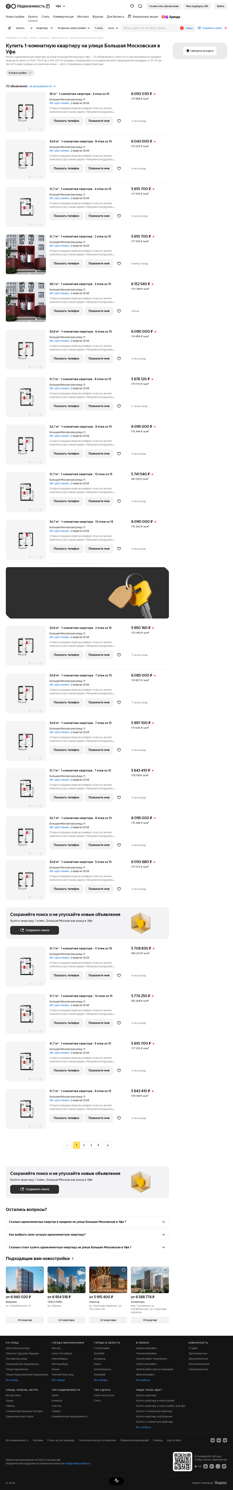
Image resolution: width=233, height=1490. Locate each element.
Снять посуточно (104, 1395)
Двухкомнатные (198, 1358)
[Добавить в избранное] (119, 121)
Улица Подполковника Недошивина (27, 1374)
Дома (55, 1395)
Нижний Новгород (63, 1374)
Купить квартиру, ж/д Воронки (154, 1416)
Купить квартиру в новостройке (155, 1400)
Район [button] (189, 28)
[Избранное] (132, 6)
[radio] (83, 1145)
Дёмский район (145, 1374)
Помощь (158, 1440)
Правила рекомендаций (134, 1440)
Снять (97, 1400)
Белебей (99, 1353)
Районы (10, 1405)
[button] (140, 6)
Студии (193, 1348)
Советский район (146, 1364)
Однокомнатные (198, 1369)
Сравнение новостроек (19, 1416)
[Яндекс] (220, 1483)
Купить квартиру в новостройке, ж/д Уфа (160, 1405)
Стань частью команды (60, 1440)
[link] (220, 6)
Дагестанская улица (17, 1348)
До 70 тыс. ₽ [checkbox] (69, 598)
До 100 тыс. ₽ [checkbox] (22, 608)
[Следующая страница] (107, 1145)
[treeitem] (16, 16)
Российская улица (16, 1358)
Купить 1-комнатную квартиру (154, 1411)
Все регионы (13, 1395)
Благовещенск (102, 1369)
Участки (56, 1405)
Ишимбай (99, 1374)
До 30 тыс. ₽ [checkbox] (21, 598)
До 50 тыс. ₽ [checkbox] (45, 598)
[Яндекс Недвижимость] (28, 6)
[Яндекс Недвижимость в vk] (212, 1440)
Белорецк (100, 1358)
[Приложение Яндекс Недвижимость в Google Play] (212, 1466)
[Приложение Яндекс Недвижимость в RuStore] (224, 1466)
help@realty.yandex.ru (78, 1463)
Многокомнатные (199, 1364)
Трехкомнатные (198, 1353)
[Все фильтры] (9, 28)
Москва (56, 1348)
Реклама (38, 1440)
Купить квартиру (146, 1395)
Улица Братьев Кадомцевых (22, 1364)
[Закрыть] (225, 28)
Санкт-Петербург (62, 1353)
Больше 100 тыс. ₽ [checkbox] (51, 608)
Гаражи (56, 1411)
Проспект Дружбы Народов (22, 1353)
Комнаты (57, 1400)
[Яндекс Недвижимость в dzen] (219, 1440)
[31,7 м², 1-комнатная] (28, 256)
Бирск (97, 1364)
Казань (56, 1369)
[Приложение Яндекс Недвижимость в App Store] (205, 1466)
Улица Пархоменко (17, 1369)
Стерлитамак (102, 1348)
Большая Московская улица (66, 99)
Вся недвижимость (17, 1440)
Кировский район (146, 1348)
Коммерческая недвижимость (70, 1416)
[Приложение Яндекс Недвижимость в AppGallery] (218, 1466)
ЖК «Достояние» (60, 103)
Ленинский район (146, 1353)
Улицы (9, 1400)
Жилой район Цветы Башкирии (154, 1369)
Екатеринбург (60, 1364)
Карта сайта (174, 1440)
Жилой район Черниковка (151, 1358)
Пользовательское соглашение (97, 1440)
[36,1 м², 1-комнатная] (28, 304)
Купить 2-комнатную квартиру (154, 1421)
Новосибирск (60, 1358)
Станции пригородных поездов (24, 1411)
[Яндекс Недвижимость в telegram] (225, 1440)
